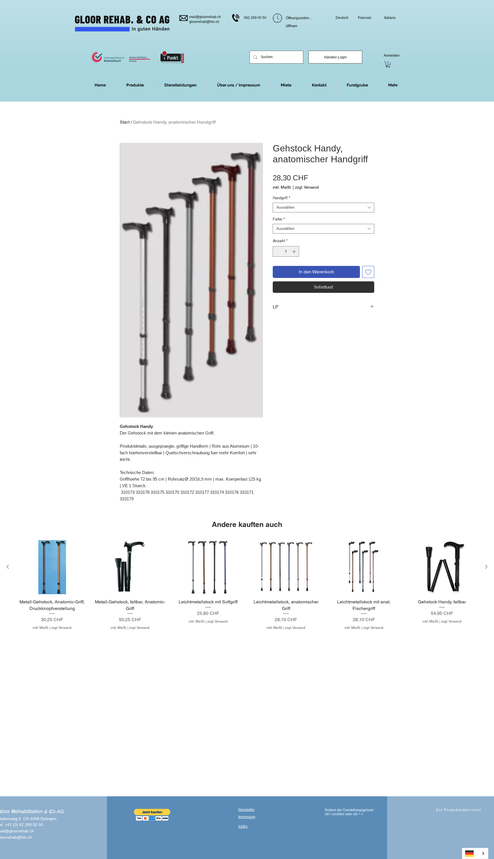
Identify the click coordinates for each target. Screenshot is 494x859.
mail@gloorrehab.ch (205, 17)
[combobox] (323, 207)
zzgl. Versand (307, 187)
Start (125, 122)
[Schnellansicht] (52, 567)
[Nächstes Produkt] (486, 566)
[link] (388, 64)
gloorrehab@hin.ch (204, 22)
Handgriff (281, 198)
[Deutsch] (475, 853)
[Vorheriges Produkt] (7, 566)
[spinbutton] (286, 251)
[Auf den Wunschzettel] (368, 272)
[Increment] (294, 251)
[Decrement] (277, 251)
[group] (247, 585)
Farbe (279, 219)
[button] (393, 85)
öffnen (291, 25)
